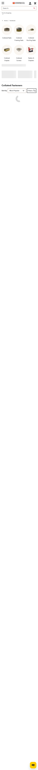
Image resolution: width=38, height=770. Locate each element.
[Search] (34, 8)
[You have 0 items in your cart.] (35, 3)
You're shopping (6, 13)
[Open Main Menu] (3, 3)
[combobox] (17, 90)
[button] (30, 3)
